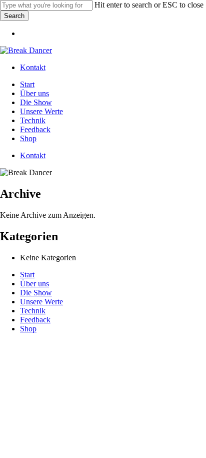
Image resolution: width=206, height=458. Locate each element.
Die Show (36, 292)
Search (14, 16)
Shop (28, 328)
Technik (33, 310)
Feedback (35, 319)
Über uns (34, 283)
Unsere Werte (41, 301)
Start (27, 274)
